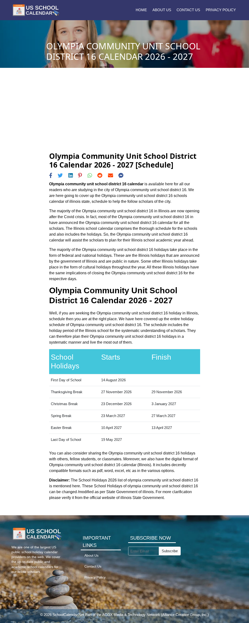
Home (141, 10)
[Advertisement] (124, 115)
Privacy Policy (221, 10)
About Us (161, 10)
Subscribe (170, 551)
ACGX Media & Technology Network (131, 615)
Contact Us (188, 10)
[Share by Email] (110, 175)
